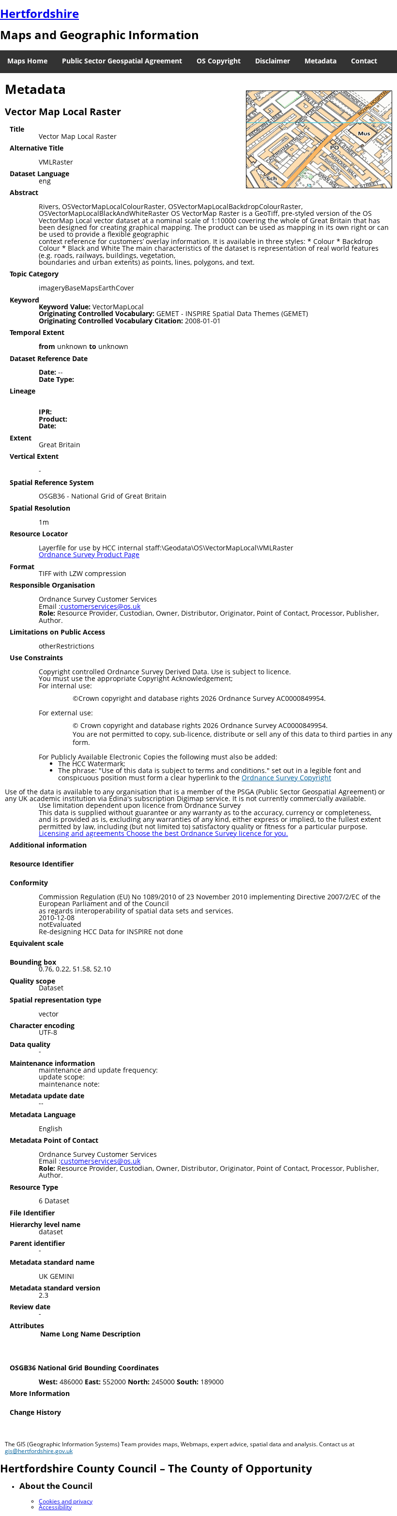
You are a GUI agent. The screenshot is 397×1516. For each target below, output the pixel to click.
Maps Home (27, 60)
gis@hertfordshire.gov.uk (39, 1451)
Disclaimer (272, 60)
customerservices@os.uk (100, 606)
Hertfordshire (39, 13)
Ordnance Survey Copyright (286, 777)
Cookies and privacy (65, 1501)
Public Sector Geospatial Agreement (122, 60)
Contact (364, 60)
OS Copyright (219, 60)
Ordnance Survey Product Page (89, 554)
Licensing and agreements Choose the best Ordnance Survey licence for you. (163, 833)
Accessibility (55, 1507)
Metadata (320, 60)
